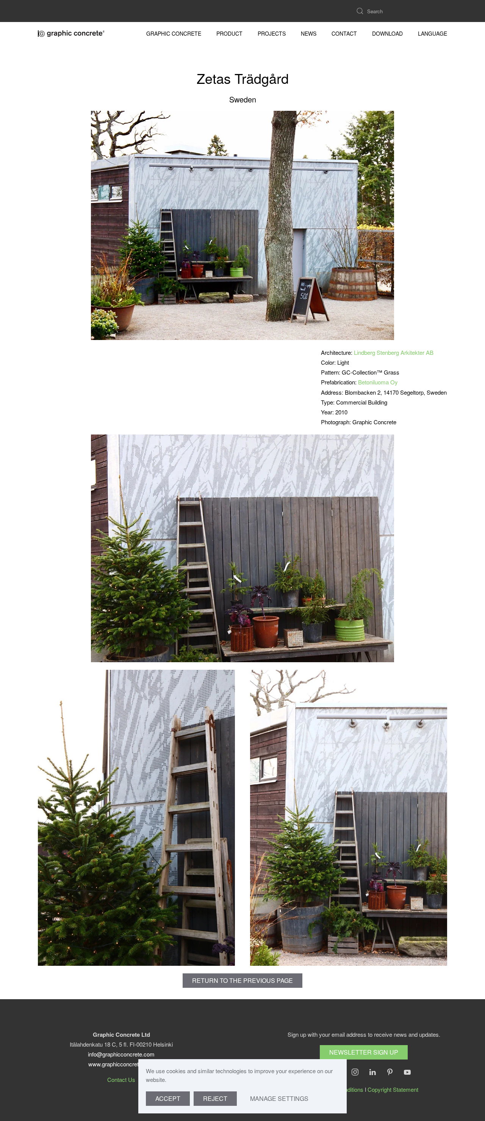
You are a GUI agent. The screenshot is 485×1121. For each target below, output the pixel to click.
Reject (215, 1098)
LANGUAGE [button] (432, 33)
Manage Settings (279, 1098)
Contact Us (121, 1079)
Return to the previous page (242, 980)
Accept (167, 1098)
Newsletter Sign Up (363, 1052)
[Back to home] (72, 33)
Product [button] (229, 33)
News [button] (308, 33)
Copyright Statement (393, 1089)
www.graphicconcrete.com (121, 1064)
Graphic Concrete (173, 33)
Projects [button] (272, 33)
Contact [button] (344, 33)
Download (387, 33)
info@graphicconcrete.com (121, 1054)
